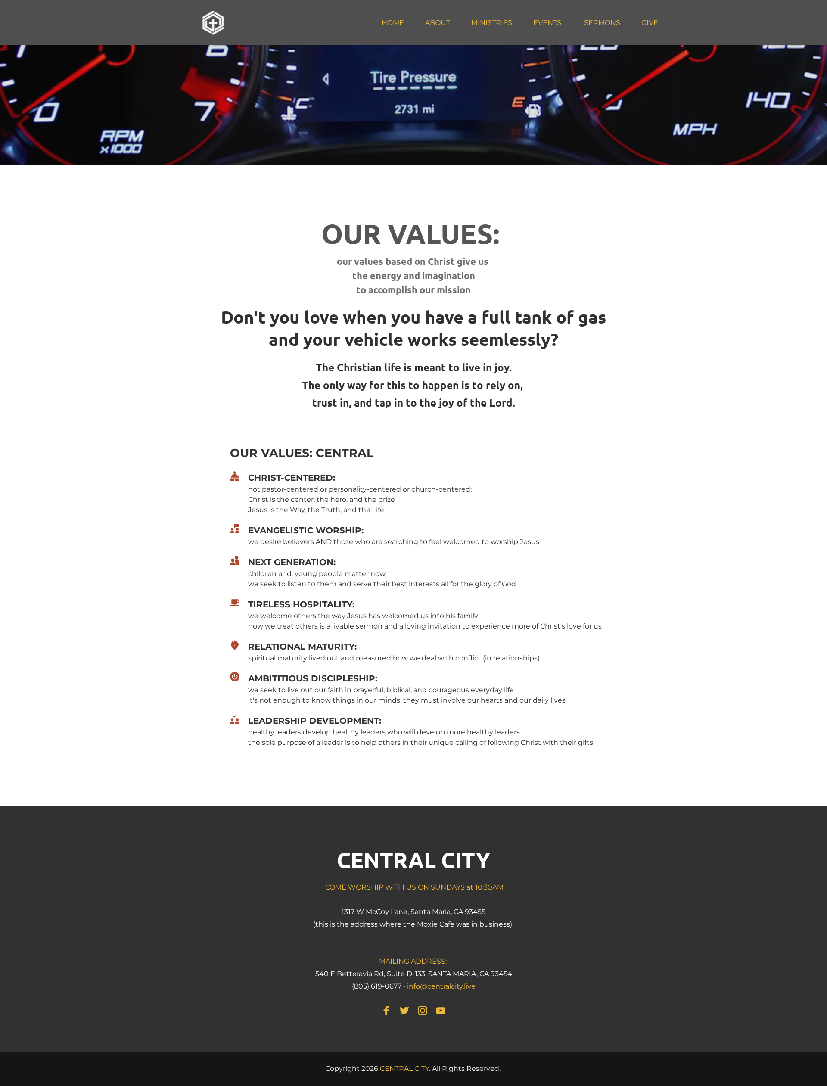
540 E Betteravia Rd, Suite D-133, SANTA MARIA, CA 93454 (413, 974)
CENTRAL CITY (413, 859)
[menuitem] (393, 23)
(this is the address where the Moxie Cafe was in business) (413, 924)
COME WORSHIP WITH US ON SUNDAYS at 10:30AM (413, 887)
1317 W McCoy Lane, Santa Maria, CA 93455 (413, 912)
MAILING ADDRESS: (413, 961)
